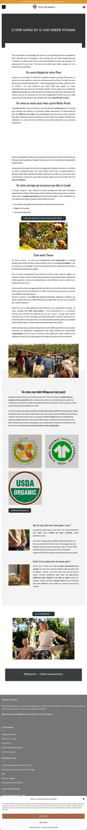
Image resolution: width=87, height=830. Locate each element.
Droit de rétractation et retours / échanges (18, 769)
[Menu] (4, 7)
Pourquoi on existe (9, 739)
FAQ (3, 774)
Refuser (43, 822)
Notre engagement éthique (12, 747)
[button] (83, 799)
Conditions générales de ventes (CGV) (16, 765)
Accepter (43, 816)
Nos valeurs (6, 743)
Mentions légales (8, 778)
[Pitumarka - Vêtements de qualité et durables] (43, 7)
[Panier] (84, 6)
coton (49, 98)
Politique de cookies (35, 827)
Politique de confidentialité (50, 827)
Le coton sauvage (8, 752)
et (52, 411)
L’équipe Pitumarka (9, 734)
